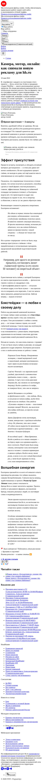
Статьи (8, 58)
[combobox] (11, 774)
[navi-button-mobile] (3, 53)
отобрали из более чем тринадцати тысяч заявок (19, 102)
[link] (5, 41)
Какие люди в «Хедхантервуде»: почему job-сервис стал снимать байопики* (23, 579)
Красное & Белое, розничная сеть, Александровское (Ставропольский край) (23, 632)
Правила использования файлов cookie (16, 18)
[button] (3, 46)
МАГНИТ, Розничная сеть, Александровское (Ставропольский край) (22, 609)
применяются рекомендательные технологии (20, 755)
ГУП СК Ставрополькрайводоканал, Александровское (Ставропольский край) (23, 616)
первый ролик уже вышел (17, 329)
